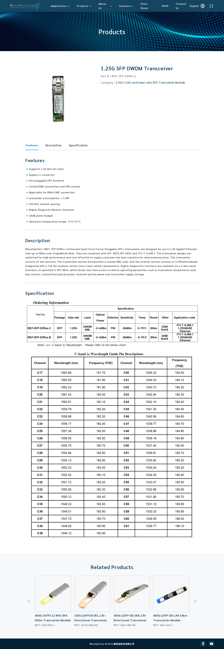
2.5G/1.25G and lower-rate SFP (136, 82)
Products (82, 6)
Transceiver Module (172, 82)
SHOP (165, 6)
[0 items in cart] (211, 5)
